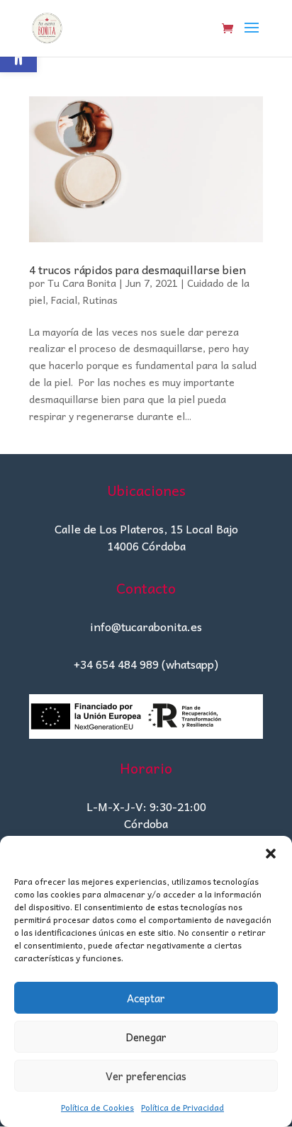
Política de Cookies (97, 1107)
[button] (271, 853)
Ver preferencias (146, 1075)
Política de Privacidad (182, 1107)
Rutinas (100, 299)
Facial (64, 299)
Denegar (146, 1037)
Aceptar (146, 998)
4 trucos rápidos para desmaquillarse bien (137, 269)
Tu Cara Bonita (81, 282)
